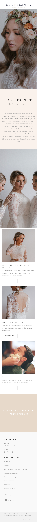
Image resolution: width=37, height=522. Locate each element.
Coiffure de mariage (10, 477)
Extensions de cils (9, 481)
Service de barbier (9, 488)
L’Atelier (6, 465)
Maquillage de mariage (11, 473)
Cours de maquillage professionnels (15, 469)
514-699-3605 (8, 452)
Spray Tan (7, 484)
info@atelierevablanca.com (12, 446)
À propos (7, 461)
